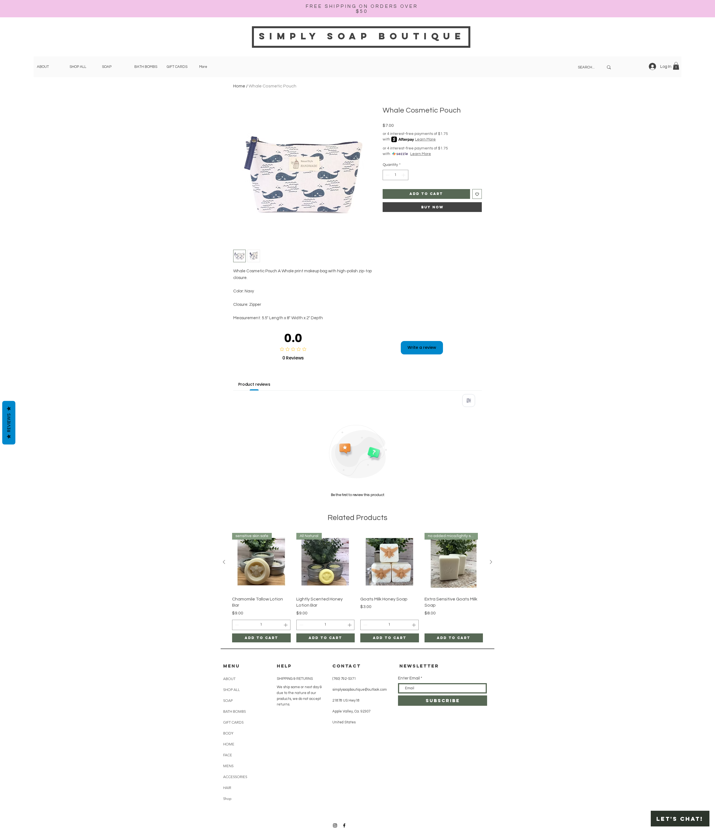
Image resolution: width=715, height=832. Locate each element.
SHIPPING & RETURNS (295, 679)
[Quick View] (389, 562)
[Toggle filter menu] (468, 400)
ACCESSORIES (235, 777)
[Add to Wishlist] (477, 194)
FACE (227, 755)
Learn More (425, 139)
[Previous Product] (224, 562)
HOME (228, 744)
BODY (228, 733)
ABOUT (229, 679)
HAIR (227, 788)
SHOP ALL (231, 690)
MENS (228, 766)
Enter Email (409, 678)
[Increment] (404, 175)
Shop (227, 799)
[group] (357, 588)
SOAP (228, 701)
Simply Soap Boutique (362, 36)
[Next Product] (491, 562)
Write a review (421, 347)
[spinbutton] (395, 175)
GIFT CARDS (233, 722)
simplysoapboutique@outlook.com (359, 690)
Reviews (9, 422)
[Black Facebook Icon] (344, 825)
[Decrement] (386, 175)
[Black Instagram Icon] (335, 825)
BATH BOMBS (234, 711)
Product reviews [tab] (254, 384)
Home (239, 86)
